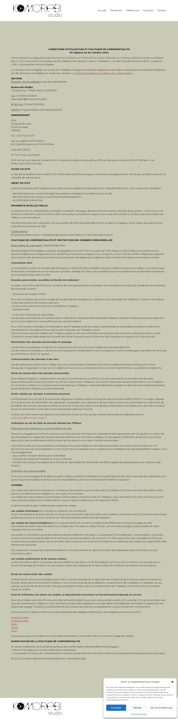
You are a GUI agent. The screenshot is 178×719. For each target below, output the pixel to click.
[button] (172, 681)
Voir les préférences (161, 707)
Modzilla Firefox (20, 620)
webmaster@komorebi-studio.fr (29, 418)
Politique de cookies (138, 714)
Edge (14, 630)
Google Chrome (20, 617)
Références (132, 10)
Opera (14, 627)
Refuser (137, 707)
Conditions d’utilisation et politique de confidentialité (102, 73)
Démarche (116, 10)
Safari (14, 624)
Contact (161, 10)
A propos (148, 10)
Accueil (102, 10)
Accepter (116, 707)
